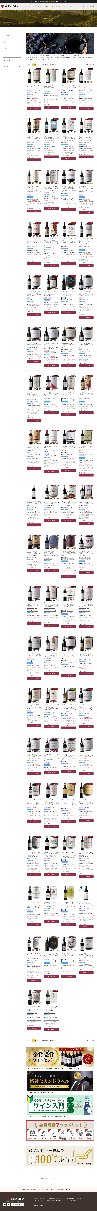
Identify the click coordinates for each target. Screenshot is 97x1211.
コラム (51, 6)
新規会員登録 (73, 1201)
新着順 (39, 64)
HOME (4, 29)
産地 (5, 48)
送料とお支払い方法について (55, 1198)
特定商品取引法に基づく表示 (54, 1201)
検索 (78, 6)
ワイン (18, 29)
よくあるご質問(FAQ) (69, 1198)
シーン (6, 42)
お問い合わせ (18, 1204)
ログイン (65, 1201)
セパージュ (7, 60)
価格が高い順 (53, 64)
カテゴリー (11, 29)
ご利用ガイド (43, 1198)
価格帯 (6, 67)
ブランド (6, 54)
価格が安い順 (45, 64)
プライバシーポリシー (39, 1201)
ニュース (58, 6)
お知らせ (79, 1198)
